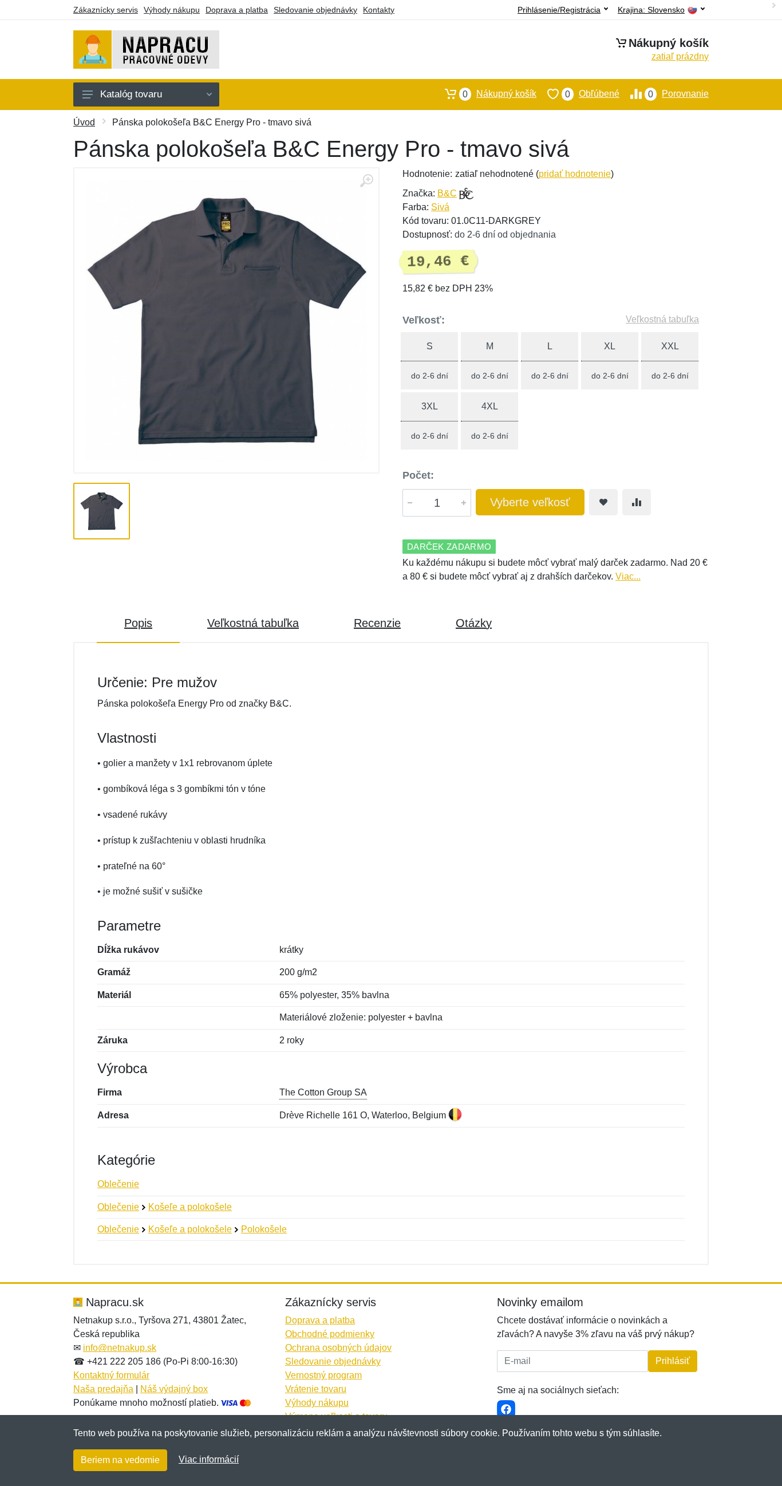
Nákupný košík (499, 94)
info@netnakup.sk (119, 1348)
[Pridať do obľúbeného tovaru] (603, 502)
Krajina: (651, 10)
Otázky (474, 623)
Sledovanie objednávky (315, 9)
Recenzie (377, 623)
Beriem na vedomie (120, 1460)
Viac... (628, 576)
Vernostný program (323, 1375)
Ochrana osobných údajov (338, 1348)
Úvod (84, 122)
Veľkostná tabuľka (662, 319)
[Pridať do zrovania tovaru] (636, 502)
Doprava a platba (237, 9)
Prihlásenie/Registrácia (559, 10)
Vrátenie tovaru (315, 1389)
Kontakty (378, 9)
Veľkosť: (423, 320)
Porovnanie (678, 94)
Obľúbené (592, 94)
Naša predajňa (103, 1389)
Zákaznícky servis (105, 9)
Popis (138, 623)
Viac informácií (209, 1459)
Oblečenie (118, 1184)
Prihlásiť (672, 1361)
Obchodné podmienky (329, 1334)
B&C (447, 193)
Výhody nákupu (172, 9)
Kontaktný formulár (111, 1375)
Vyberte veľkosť (530, 502)
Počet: (418, 475)
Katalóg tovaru (131, 94)
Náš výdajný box (174, 1389)
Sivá (440, 207)
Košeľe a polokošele (190, 1207)
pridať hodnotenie (575, 174)
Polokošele (264, 1229)
